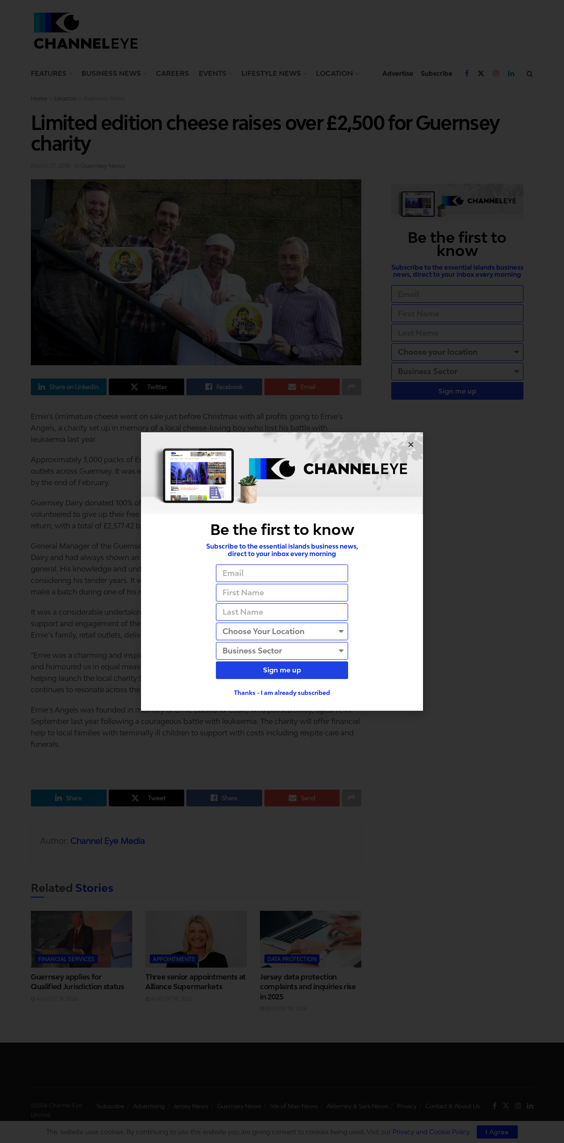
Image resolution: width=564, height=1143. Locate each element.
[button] (411, 444)
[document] (282, 571)
